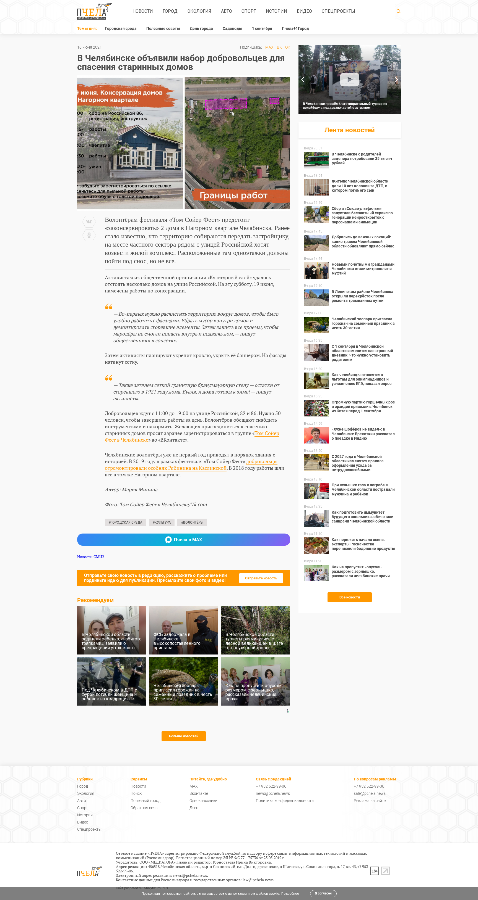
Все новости (349, 597)
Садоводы (232, 28)
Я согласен (323, 893)
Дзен (193, 808)
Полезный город (145, 800)
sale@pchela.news (370, 793)
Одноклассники (203, 800)
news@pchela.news (273, 793)
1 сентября (262, 28)
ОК (287, 47)
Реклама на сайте (370, 800)
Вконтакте (198, 793)
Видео (304, 11)
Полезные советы (163, 28)
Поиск (136, 793)
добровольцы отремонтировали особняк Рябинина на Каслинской (191, 464)
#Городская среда (125, 522)
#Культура (162, 522)
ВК (279, 47)
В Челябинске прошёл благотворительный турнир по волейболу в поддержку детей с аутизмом (345, 106)
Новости (143, 11)
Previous (302, 79)
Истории (276, 11)
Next (397, 79)
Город (170, 11)
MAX (269, 47)
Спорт (248, 11)
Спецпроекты (338, 11)
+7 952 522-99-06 (271, 786)
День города (201, 28)
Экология (199, 11)
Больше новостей (183, 736)
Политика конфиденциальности (285, 800)
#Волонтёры (192, 522)
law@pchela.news (258, 879)
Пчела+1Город (295, 28)
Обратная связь (145, 808)
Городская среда (121, 28)
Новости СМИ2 (90, 556)
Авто (226, 11)
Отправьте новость (261, 578)
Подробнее (290, 894)
